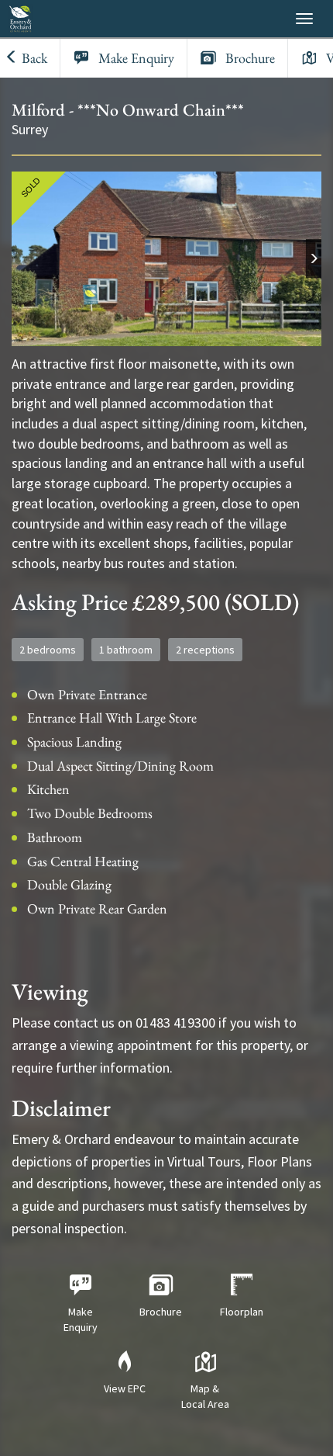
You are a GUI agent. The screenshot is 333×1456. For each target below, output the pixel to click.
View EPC (125, 1388)
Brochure (250, 58)
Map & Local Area (205, 1396)
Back (33, 58)
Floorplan (241, 1312)
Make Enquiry (136, 58)
